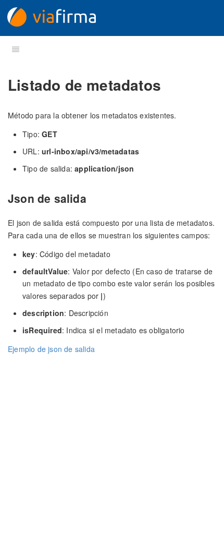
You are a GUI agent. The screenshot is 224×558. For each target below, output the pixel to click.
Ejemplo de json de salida (51, 349)
